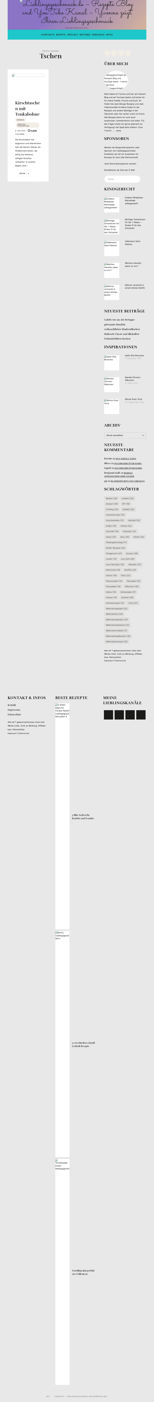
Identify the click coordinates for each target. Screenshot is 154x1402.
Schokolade (128, 592)
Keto (124, 537)
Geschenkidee (115, 520)
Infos (109, 34)
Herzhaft (112, 531)
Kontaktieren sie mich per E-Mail (119, 170)
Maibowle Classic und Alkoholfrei (121, 334)
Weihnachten (114, 614)
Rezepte (61, 34)
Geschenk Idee (115, 515)
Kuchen (132, 553)
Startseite (48, 34)
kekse (111, 537)
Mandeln (135, 564)
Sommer (127, 597)
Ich (105, 481)
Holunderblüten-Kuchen (117, 338)
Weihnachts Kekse (116, 630)
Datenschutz (120, 660)
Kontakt (12, 705)
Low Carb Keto (115, 564)
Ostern (111, 575)
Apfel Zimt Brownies (134, 355)
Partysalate (113, 586)
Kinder (139, 537)
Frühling (112, 509)
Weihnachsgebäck (116, 608)
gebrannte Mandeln (114, 324)
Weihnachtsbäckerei (117, 625)
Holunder (129, 531)
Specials (72, 34)
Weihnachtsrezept (116, 641)
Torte (133, 603)
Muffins (130, 570)
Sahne (111, 592)
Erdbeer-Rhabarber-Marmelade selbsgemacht (134, 200)
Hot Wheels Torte (126, 459)
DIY (126, 504)
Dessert (112, 504)
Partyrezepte (114, 581)
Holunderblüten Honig (128, 463)
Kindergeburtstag (116, 542)
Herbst (126, 526)
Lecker (111, 559)
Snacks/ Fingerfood (23, 125)
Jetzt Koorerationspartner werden (120, 163)
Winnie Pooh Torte (133, 399)
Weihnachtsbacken (117, 619)
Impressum (108, 660)
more (118, 130)
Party (125, 575)
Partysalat (133, 581)
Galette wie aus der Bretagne (119, 319)
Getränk (134, 520)
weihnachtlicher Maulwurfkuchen (122, 329)
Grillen (111, 526)
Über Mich (98, 34)
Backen (111, 498)
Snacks (111, 597)
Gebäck (20, 120)
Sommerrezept (115, 603)
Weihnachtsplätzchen (118, 636)
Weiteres (85, 34)
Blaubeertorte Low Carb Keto (128, 481)
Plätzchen (132, 586)
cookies (127, 498)
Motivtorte (113, 570)
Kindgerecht (114, 553)
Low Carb (127, 559)
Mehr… (23, 173)
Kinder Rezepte (115, 548)
